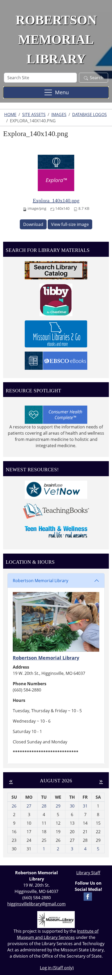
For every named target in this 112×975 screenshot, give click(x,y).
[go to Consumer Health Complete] (56, 414)
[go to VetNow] (56, 489)
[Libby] (56, 299)
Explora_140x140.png (56, 200)
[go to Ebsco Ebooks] (56, 360)
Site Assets (34, 114)
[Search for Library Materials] (56, 270)
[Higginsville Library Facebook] (88, 896)
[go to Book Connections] (56, 510)
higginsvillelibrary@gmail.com (36, 904)
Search (96, 77)
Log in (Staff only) (57, 968)
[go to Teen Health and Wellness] (56, 531)
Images (58, 114)
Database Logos (89, 114)
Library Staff (88, 873)
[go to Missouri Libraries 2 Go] (56, 333)
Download (33, 224)
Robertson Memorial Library (40, 580)
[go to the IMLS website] (56, 919)
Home (10, 114)
